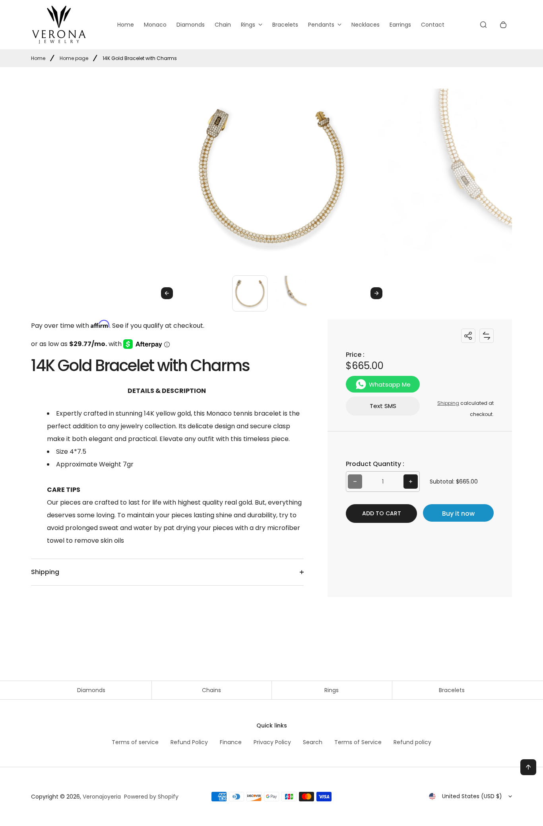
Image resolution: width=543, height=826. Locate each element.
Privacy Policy (272, 742)
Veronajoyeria (102, 796)
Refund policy (412, 742)
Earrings (400, 25)
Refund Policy (189, 742)
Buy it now (458, 513)
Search (312, 742)
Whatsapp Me (390, 384)
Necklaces (365, 25)
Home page (74, 58)
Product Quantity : (375, 463)
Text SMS (383, 406)
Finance (231, 742)
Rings (248, 25)
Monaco (155, 25)
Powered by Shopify (151, 797)
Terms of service (135, 742)
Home (125, 25)
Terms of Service (358, 742)
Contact (432, 25)
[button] (250, 293)
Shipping (448, 403)
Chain (223, 25)
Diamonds (190, 25)
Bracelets (285, 25)
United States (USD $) (472, 796)
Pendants (321, 25)
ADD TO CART (381, 513)
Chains (211, 690)
